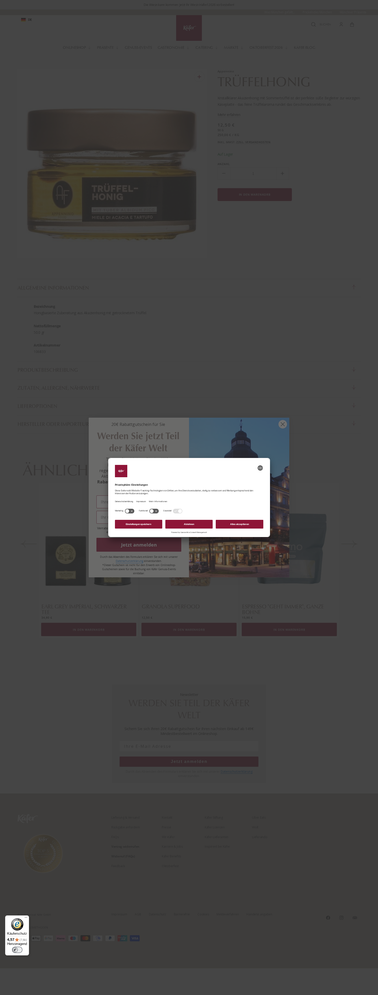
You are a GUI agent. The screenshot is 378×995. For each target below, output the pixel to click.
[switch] (17, 950)
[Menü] (26, 918)
